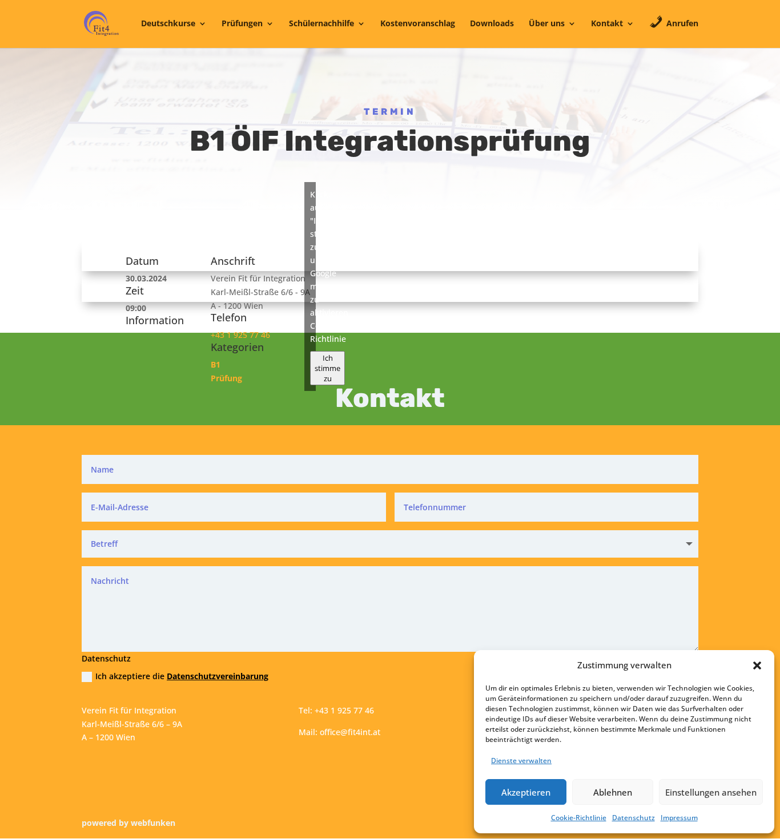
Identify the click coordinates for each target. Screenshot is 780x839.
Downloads (492, 24)
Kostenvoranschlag (417, 24)
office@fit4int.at (350, 732)
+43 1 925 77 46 (240, 334)
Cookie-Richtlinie (578, 817)
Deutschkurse (168, 24)
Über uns (547, 24)
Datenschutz (633, 817)
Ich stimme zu (327, 368)
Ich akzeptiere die (181, 676)
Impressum (679, 817)
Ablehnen (612, 792)
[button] (757, 665)
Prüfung (226, 378)
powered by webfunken (128, 822)
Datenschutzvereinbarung (217, 676)
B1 (215, 364)
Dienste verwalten (521, 760)
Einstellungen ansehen (711, 792)
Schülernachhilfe (321, 24)
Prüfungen (242, 24)
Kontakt (607, 24)
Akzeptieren (525, 792)
